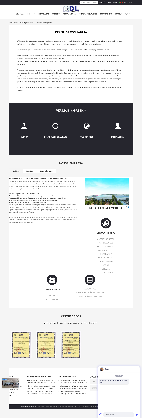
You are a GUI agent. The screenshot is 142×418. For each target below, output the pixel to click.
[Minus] (137, 369)
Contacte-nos (106, 14)
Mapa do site (13, 395)
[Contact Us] (86, 126)
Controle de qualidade (88, 14)
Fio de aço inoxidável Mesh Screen (39, 377)
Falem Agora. (112, 2)
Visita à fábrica (69, 14)
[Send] (136, 414)
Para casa (19, 14)
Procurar (101, 2)
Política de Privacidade (28, 406)
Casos (127, 14)
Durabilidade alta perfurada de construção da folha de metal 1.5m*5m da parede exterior (73, 393)
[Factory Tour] (24, 126)
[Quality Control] (55, 126)
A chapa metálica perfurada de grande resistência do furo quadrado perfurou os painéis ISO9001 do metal (73, 382)
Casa (10, 23)
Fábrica (24, 137)
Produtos (31, 14)
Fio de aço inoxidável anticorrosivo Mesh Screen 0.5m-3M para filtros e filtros (42, 387)
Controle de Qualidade (55, 137)
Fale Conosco (86, 137)
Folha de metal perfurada (67, 377)
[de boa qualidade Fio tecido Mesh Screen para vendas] (21, 344)
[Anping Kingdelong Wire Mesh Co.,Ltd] (71, 9)
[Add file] (100, 414)
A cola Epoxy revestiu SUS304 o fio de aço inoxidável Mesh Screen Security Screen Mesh (41, 392)
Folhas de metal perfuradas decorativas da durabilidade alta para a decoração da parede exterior (73, 387)
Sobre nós (56, 14)
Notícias (118, 14)
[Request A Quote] (118, 126)
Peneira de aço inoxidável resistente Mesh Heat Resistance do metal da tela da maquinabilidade (41, 382)
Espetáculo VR (43, 14)
